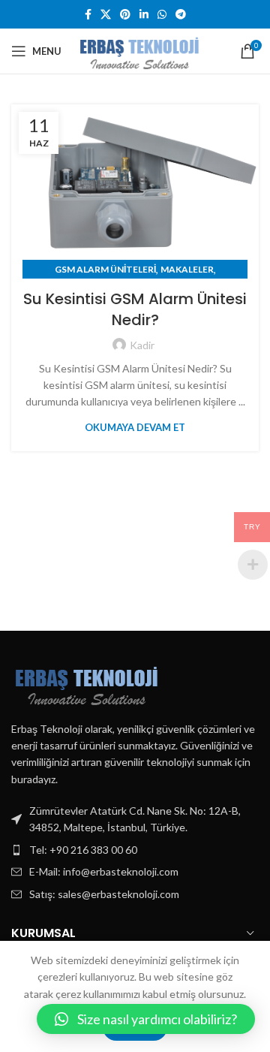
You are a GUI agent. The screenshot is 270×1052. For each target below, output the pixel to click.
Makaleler (187, 269)
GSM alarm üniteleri (105, 269)
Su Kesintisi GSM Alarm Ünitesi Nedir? (135, 309)
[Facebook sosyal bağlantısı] (88, 14)
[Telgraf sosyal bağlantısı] (180, 14)
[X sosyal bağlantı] (106, 14)
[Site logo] (139, 50)
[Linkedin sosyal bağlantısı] (144, 14)
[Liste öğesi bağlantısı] (135, 850)
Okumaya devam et (135, 428)
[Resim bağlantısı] (86, 681)
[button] (146, 1019)
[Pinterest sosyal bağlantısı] (125, 14)
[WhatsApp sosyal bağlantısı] (162, 14)
